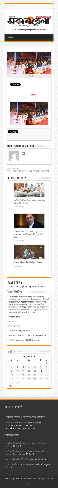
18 (23, 375)
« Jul (10, 385)
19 (29, 375)
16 (11, 375)
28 (40, 378)
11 (23, 371)
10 (17, 371)
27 (35, 378)
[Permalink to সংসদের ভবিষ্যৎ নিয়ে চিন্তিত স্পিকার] (29, 252)
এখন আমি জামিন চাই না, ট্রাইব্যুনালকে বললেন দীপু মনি (24, 464)
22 (46, 375)
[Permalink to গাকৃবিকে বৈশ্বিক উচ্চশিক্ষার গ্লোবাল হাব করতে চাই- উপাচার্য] (29, 190)
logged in (23, 286)
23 (11, 378)
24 (17, 378)
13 (35, 371)
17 (17, 375)
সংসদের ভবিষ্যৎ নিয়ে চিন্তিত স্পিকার (27, 262)
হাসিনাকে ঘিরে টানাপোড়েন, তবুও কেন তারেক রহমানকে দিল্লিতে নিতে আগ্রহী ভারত (28, 234)
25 (23, 378)
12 (29, 371)
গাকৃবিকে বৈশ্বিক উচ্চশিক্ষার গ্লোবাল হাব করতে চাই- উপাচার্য (26, 443)
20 (35, 375)
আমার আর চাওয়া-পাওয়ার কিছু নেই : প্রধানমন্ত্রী (31, 170)
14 (40, 371)
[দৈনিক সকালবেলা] (29, 21)
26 (29, 378)
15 (46, 371)
